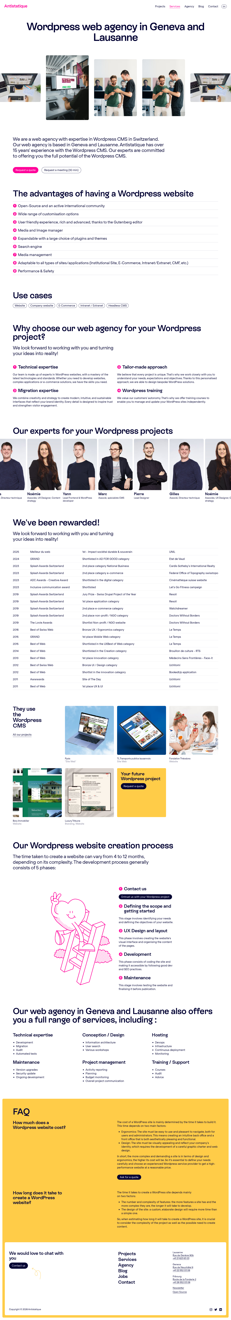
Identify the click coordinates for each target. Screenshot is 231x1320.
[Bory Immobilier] (37, 792)
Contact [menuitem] (213, 6)
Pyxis (67, 758)
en (224, 6)
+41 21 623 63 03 (181, 1258)
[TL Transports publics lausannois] (141, 730)
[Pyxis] (89, 730)
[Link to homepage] (15, 6)
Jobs (123, 1276)
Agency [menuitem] (189, 6)
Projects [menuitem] (160, 6)
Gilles (174, 494)
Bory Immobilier (21, 820)
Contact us (18, 1265)
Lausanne (178, 1252)
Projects (127, 1253)
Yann (67, 494)
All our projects (22, 734)
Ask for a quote (129, 1177)
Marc (102, 494)
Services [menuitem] (175, 6)
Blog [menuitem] (201, 6)
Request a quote (26, 170)
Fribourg (177, 1276)
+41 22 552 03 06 (181, 1270)
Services (127, 1259)
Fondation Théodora (179, 758)
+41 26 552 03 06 (181, 1282)
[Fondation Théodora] (193, 730)
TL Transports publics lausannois (134, 758)
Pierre (139, 494)
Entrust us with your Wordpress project (145, 896)
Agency (126, 1264)
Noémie (34, 494)
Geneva (177, 1264)
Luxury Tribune (72, 820)
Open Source (180, 1291)
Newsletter (178, 1287)
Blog (122, 1270)
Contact (126, 1282)
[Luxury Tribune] (89, 792)
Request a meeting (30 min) (61, 170)
